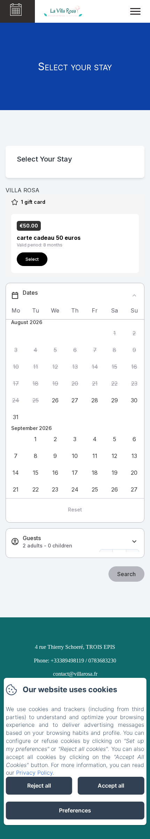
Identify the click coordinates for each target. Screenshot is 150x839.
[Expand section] (134, 541)
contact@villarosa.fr (75, 674)
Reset (75, 509)
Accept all (111, 785)
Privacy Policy (34, 772)
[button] (115, 333)
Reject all (39, 785)
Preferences (75, 810)
